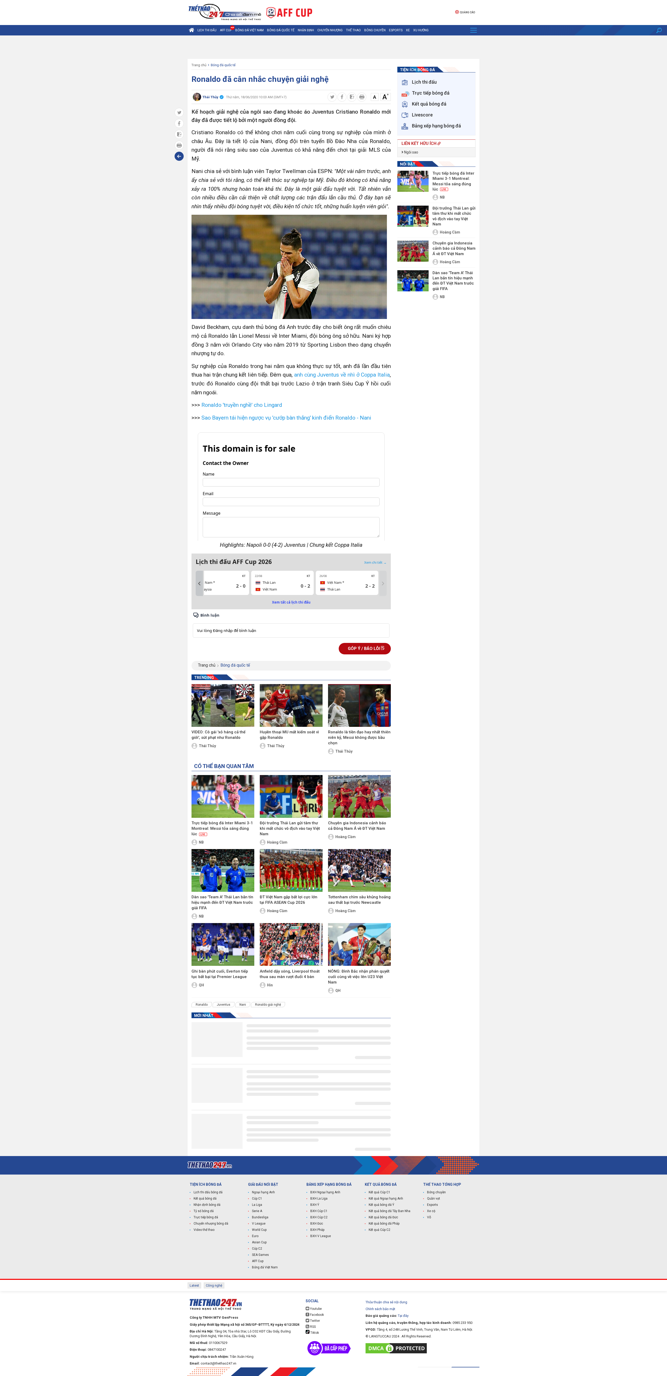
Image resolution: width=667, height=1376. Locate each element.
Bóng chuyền (375, 30)
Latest (194, 1285)
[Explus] (291, 625)
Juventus (223, 1004)
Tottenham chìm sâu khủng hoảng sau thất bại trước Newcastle (359, 900)
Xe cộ (431, 1211)
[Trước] (199, 583)
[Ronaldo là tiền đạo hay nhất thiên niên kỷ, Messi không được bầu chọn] (359, 705)
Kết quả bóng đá (205, 1198)
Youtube (315, 1309)
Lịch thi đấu (207, 30)
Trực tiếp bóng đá (206, 1217)
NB (201, 842)
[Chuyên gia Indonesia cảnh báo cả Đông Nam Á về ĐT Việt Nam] (359, 796)
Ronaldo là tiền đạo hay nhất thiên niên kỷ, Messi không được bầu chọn (359, 737)
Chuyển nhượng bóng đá (211, 1223)
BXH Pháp (317, 1230)
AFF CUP (226, 30)
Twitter (314, 1321)
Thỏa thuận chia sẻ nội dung (386, 1302)
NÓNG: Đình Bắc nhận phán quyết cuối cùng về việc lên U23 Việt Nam (359, 977)
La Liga (257, 1205)
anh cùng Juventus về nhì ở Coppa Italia (342, 375)
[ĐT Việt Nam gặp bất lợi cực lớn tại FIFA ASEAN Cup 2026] (291, 870)
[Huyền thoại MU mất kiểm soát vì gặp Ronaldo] (291, 705)
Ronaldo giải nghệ (268, 1004)
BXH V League (320, 1236)
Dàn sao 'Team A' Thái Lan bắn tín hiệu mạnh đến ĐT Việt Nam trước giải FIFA (222, 902)
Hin (270, 985)
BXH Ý (314, 1205)
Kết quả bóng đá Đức (383, 1217)
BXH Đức (316, 1223)
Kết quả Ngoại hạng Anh (386, 1198)
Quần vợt (433, 1198)
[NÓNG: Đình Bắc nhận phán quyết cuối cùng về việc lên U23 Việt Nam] (359, 944)
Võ (429, 1217)
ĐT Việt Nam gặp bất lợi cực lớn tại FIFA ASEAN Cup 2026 (288, 900)
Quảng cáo (467, 12)
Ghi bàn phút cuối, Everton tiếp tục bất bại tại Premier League (220, 974)
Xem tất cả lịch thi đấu (291, 602)
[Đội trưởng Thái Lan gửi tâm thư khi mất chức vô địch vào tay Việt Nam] (291, 796)
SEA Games (260, 1255)
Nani (242, 1004)
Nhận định (306, 30)
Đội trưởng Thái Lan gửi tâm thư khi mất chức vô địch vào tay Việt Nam (290, 828)
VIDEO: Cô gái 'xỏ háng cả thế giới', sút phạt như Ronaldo (218, 735)
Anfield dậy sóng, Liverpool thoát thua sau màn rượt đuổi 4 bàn (290, 974)
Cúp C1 (257, 1198)
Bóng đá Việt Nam (249, 30)
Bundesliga (260, 1217)
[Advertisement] (333, 47)
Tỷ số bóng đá (204, 1211)
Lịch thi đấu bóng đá (208, 1192)
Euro (255, 1236)
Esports (396, 30)
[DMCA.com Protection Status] (397, 1348)
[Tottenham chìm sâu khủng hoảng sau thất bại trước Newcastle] (359, 870)
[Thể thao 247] (224, 12)
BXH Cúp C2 (319, 1217)
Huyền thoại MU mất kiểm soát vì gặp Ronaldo (289, 735)
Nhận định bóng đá (207, 1205)
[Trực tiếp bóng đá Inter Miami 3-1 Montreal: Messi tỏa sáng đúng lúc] (223, 796)
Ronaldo (202, 1004)
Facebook (316, 1315)
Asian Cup (259, 1242)
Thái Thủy (207, 746)
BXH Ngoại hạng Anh (325, 1192)
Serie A (257, 1211)
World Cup (259, 1230)
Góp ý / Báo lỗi (364, 648)
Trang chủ (199, 65)
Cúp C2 (257, 1248)
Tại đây (403, 1316)
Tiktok (314, 1333)
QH (201, 985)
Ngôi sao (410, 152)
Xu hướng (421, 30)
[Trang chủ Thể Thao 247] (191, 30)
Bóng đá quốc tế (280, 30)
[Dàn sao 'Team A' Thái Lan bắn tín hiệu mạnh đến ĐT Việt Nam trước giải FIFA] (223, 870)
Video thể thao (204, 1230)
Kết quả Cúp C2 (379, 1230)
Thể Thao (353, 30)
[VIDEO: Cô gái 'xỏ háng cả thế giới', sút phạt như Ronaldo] (223, 705)
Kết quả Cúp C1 (379, 1192)
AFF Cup (257, 1261)
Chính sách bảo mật (380, 1309)
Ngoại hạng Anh (263, 1192)
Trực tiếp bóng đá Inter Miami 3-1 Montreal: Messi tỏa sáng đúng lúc (222, 828)
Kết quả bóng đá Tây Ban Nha (389, 1211)
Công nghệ (214, 1285)
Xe (408, 30)
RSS (312, 1327)
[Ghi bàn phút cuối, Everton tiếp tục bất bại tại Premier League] (223, 944)
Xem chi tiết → (375, 562)
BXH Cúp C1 (319, 1211)
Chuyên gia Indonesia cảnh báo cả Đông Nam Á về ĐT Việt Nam (357, 826)
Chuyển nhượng (330, 30)
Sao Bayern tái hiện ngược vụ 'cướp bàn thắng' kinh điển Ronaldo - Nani (286, 418)
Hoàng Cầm (277, 842)
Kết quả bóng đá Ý (381, 1205)
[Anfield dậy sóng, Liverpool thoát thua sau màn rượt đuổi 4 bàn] (291, 944)
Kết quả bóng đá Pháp (384, 1223)
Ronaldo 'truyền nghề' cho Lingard (241, 405)
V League (258, 1223)
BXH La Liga (319, 1198)
